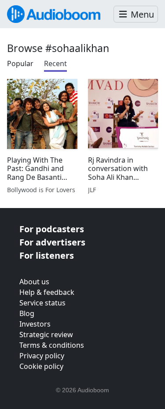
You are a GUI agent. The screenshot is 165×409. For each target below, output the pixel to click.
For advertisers (52, 242)
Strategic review (46, 334)
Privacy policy (41, 356)
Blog (26, 313)
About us (34, 281)
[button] (136, 14)
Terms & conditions (51, 345)
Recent (55, 63)
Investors (35, 324)
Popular (20, 63)
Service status (42, 303)
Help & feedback (46, 292)
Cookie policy (41, 366)
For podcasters (51, 229)
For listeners (46, 255)
